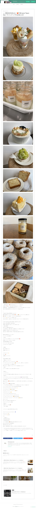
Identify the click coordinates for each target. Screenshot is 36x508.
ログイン (33, 1)
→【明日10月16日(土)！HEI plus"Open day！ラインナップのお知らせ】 (13, 460)
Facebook (17, 4)
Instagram (22, 4)
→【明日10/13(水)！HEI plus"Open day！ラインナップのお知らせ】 (12, 468)
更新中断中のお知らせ (6, 453)
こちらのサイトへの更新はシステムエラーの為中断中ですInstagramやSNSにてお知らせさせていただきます (16, 454)
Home (14, 4)
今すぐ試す (27, 1)
